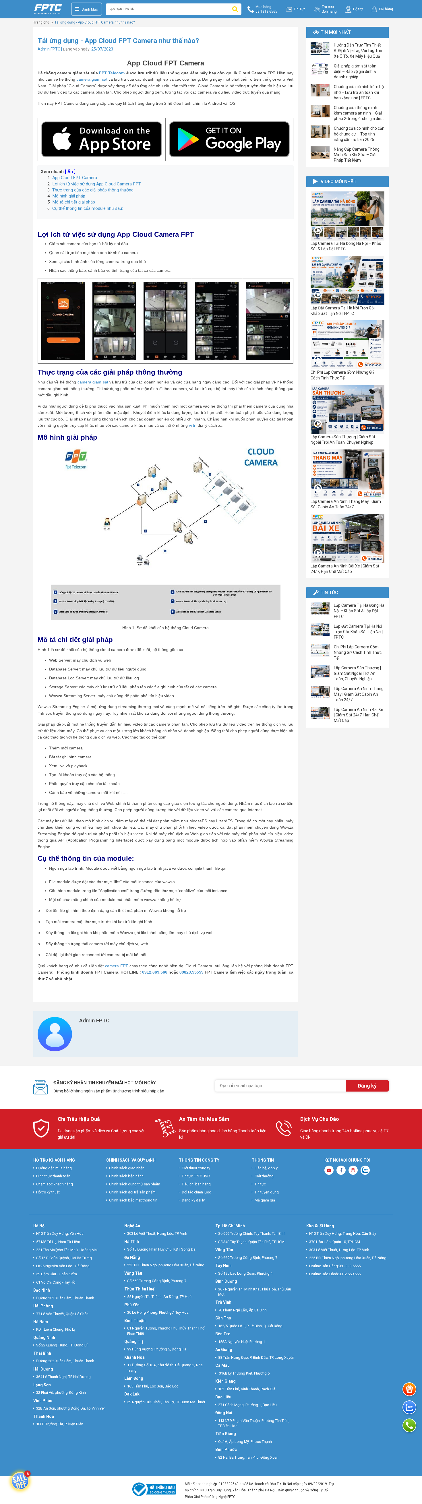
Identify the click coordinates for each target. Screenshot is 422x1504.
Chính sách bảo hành (126, 1176)
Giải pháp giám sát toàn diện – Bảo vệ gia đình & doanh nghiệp (355, 71)
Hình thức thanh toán (53, 1176)
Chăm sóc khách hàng (54, 1184)
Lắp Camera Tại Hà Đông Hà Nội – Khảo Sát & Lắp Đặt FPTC (359, 611)
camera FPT (116, 966)
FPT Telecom (112, 73)
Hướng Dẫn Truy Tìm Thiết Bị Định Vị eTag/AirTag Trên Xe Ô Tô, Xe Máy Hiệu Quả (359, 50)
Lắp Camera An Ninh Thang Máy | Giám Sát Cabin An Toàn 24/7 (359, 694)
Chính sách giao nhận (126, 1168)
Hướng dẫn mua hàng (54, 1168)
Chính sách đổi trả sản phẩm (132, 1192)
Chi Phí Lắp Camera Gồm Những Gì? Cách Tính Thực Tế (358, 652)
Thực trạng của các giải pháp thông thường (92, 190)
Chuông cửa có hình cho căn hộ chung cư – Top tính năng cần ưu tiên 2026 (359, 134)
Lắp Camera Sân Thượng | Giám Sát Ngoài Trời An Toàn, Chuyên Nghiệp (357, 673)
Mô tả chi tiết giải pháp (73, 202)
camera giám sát (92, 79)
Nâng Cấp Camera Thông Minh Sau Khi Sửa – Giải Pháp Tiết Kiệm (357, 154)
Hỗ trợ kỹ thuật (48, 1192)
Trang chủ (41, 22)
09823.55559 (191, 972)
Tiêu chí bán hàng (196, 1184)
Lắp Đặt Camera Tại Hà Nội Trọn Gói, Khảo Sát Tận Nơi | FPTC (358, 631)
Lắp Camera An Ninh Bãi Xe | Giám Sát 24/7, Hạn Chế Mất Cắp (358, 715)
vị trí (193, 425)
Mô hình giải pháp (68, 196)
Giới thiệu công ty (196, 1168)
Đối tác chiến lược (196, 1192)
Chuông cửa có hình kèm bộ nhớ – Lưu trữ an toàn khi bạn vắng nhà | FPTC (359, 92)
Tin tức (260, 1184)
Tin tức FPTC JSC (196, 1176)
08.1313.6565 (350, 1266)
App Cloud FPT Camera (74, 177)
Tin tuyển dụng (267, 1192)
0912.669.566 (154, 972)
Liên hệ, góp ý (266, 1168)
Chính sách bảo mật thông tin (133, 1200)
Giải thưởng (264, 1176)
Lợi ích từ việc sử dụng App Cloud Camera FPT (96, 184)
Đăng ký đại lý (193, 1200)
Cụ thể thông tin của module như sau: (87, 208)
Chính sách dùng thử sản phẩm (134, 1184)
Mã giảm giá (265, 1200)
